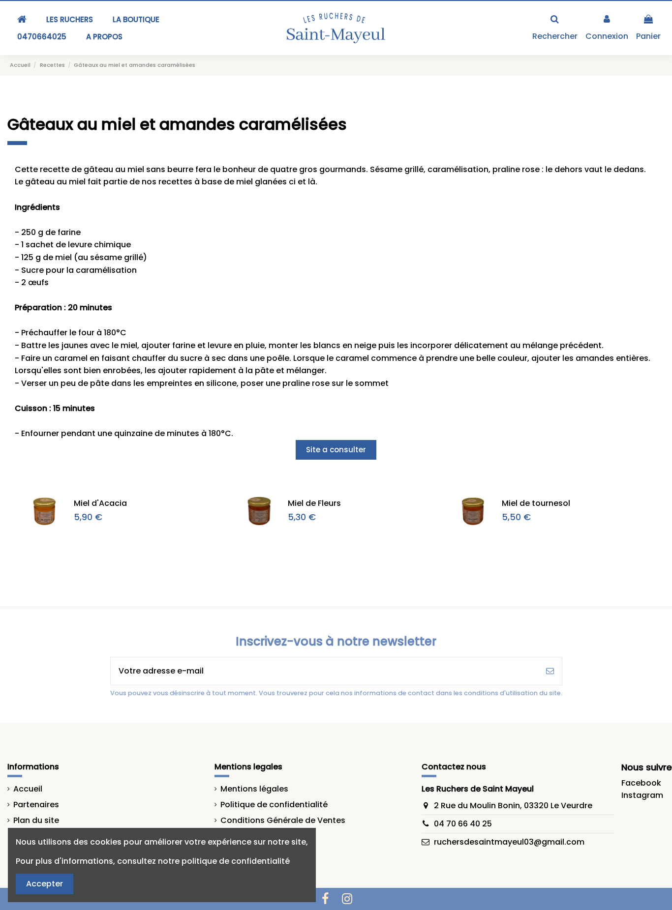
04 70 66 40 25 (463, 823)
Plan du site (36, 820)
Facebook (641, 783)
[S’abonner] (550, 671)
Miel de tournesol (536, 503)
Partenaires (36, 804)
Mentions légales (254, 788)
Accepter (44, 883)
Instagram (642, 795)
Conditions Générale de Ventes (282, 820)
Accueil (27, 788)
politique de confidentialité (236, 861)
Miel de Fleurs (314, 503)
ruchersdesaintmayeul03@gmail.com (509, 842)
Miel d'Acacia (100, 503)
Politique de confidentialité (274, 804)
